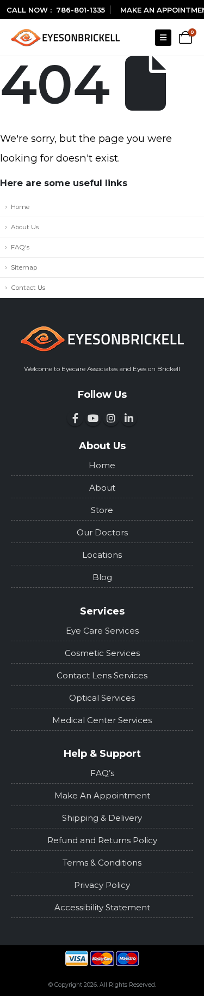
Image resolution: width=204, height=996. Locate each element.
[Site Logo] (65, 37)
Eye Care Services (102, 630)
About (102, 487)
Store (102, 510)
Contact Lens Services (102, 675)
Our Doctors (102, 532)
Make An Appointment (102, 795)
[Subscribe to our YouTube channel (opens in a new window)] (93, 418)
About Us (25, 227)
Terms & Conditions (102, 862)
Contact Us (28, 287)
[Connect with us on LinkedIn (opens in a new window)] (129, 418)
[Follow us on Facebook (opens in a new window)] (75, 418)
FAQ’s (102, 773)
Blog (102, 577)
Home (20, 207)
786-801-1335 (80, 9)
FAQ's (20, 247)
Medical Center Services (102, 720)
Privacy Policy (102, 885)
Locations (102, 555)
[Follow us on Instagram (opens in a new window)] (111, 418)
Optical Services (102, 698)
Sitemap (24, 267)
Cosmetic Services (102, 653)
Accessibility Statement (102, 907)
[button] (163, 37)
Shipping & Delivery (102, 818)
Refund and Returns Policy (102, 840)
